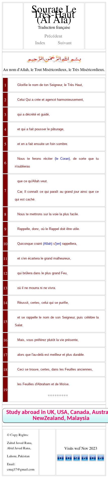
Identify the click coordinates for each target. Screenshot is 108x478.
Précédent (53, 36)
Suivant (65, 43)
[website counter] (81, 460)
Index (40, 43)
